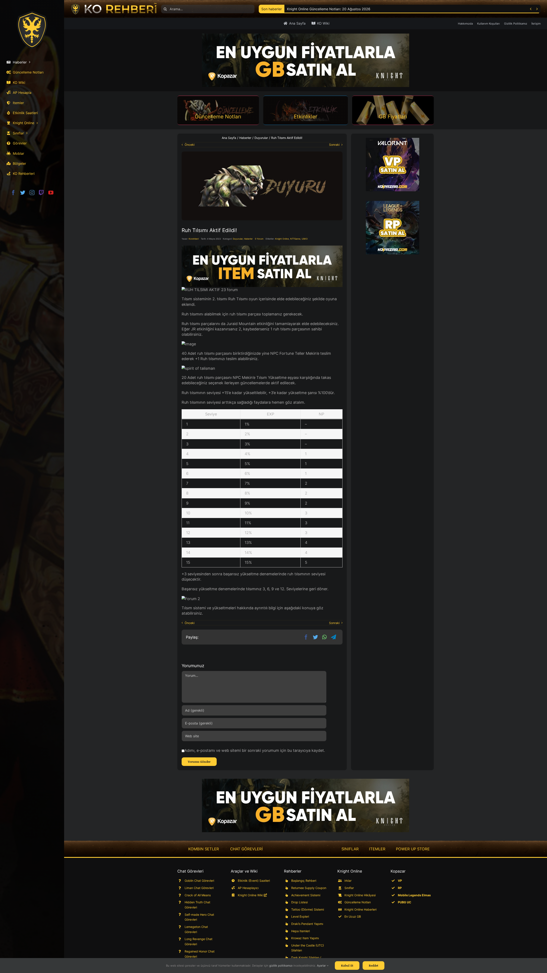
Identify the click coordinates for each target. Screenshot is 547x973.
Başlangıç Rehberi (303, 880)
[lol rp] (392, 227)
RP (400, 888)
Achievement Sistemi (305, 895)
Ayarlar (322, 965)
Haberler (248, 238)
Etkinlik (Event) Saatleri (254, 880)
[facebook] (13, 192)
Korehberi (194, 238)
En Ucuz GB (352, 916)
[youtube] (50, 192)
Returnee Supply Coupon (308, 888)
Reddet (373, 965)
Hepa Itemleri (300, 931)
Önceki (189, 144)
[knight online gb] (305, 60)
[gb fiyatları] (305, 805)
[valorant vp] (392, 164)
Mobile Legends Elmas (414, 895)
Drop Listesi (299, 902)
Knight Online (282, 238)
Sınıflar (349, 888)
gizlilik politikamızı (281, 965)
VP (400, 880)
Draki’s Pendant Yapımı (307, 924)
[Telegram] (333, 637)
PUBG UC (404, 902)
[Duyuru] (262, 153)
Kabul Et (347, 965)
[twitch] (41, 192)
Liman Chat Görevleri (199, 888)
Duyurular (238, 238)
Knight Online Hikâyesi (360, 895)
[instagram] (32, 192)
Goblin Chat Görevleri (199, 880)
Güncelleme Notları (357, 902)
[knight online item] (262, 266)
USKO (305, 238)
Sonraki (334, 144)
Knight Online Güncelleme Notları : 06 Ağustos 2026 (329, 9)
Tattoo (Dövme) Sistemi (307, 909)
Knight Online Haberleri (360, 909)
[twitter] (22, 192)
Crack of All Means (198, 895)
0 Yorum (259, 238)
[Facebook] (306, 637)
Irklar (347, 880)
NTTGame (295, 238)
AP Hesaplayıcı (248, 888)
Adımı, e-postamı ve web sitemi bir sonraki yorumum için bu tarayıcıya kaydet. (254, 750)
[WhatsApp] (324, 637)
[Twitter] (315, 637)
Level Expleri (300, 916)
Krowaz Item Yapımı (305, 938)
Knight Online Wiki (251, 895)
